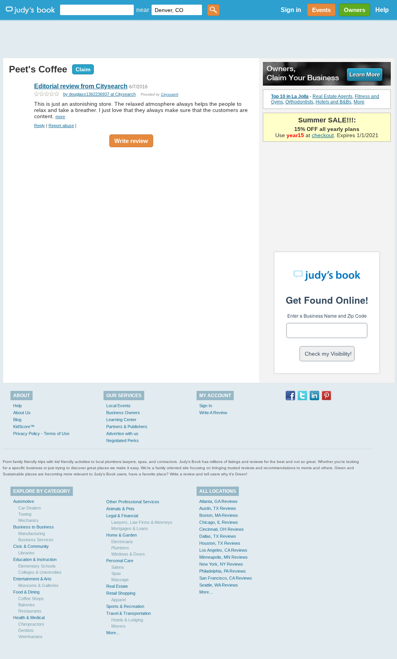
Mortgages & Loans (129, 528)
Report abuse (61, 125)
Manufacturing (31, 533)
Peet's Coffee (38, 69)
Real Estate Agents (332, 96)
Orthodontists (299, 102)
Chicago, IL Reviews (218, 522)
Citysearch (169, 94)
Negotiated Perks (122, 440)
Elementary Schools (37, 566)
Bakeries (26, 604)
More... (112, 632)
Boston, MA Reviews (218, 515)
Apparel (118, 599)
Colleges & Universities (40, 572)
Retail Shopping (120, 593)
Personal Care (119, 560)
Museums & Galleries (38, 585)
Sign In (205, 405)
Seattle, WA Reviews (218, 585)
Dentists (26, 630)
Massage (120, 579)
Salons (117, 567)
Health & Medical (29, 617)
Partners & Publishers (126, 426)
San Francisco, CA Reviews (225, 578)
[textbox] (97, 10)
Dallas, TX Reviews (217, 536)
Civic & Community (31, 546)
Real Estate (117, 586)
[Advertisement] (198, 38)
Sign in (291, 10)
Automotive (23, 501)
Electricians (122, 541)
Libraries (26, 553)
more (60, 116)
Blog (17, 419)
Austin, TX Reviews (217, 508)
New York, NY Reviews (221, 564)
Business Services (36, 539)
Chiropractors (31, 624)
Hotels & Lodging (127, 620)
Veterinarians (30, 636)
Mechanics (28, 520)
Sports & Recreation (125, 606)
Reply (39, 125)
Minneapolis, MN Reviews (223, 557)
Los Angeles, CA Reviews (223, 550)
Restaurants (29, 611)
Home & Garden (121, 535)
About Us (22, 412)
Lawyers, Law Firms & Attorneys (142, 522)
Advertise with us (122, 433)
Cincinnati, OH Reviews (221, 529)
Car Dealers (29, 508)
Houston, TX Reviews (219, 543)
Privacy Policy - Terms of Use (41, 433)
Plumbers (120, 547)
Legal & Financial (122, 515)
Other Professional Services (132, 501)
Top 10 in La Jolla (290, 96)
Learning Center (121, 419)
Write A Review (213, 412)
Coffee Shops (31, 598)
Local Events (118, 405)
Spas (116, 573)
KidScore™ (24, 426)
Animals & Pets (120, 508)
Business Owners (123, 412)
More (359, 102)
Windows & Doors (128, 554)
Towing (24, 514)
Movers (118, 626)
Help (382, 10)
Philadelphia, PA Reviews (222, 571)
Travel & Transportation (128, 613)
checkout (323, 135)
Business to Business (33, 527)
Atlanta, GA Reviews (218, 501)
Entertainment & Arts (32, 578)
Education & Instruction (35, 559)
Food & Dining (26, 592)
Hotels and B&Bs (333, 102)
